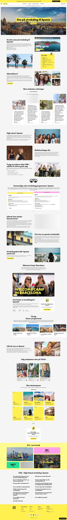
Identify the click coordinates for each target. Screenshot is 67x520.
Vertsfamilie (42, 3)
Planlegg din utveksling (35, 3)
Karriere (30, 509)
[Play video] (36, 50)
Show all (33, 423)
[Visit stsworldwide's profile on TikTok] (17, 380)
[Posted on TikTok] (26, 380)
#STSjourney (18, 378)
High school (29, 3)
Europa (37, 5)
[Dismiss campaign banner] (66, 0)
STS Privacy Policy (32, 517)
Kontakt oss (40, 208)
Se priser (45, 66)
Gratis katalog (5, 3)
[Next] (35, 126)
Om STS (30, 508)
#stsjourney (30, 378)
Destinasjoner (24, 3)
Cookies (36, 517)
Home (27, 5)
